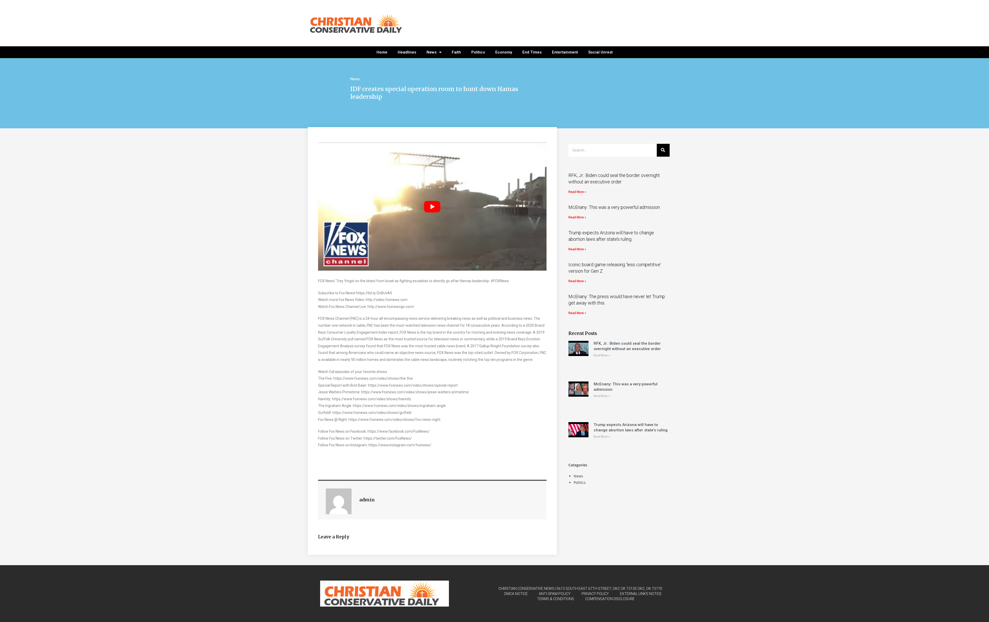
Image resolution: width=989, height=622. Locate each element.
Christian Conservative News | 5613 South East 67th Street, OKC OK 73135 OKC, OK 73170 (580, 589)
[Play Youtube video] (432, 207)
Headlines (407, 52)
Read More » (577, 192)
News (432, 52)
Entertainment (565, 52)
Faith (456, 52)
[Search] (663, 150)
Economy (503, 52)
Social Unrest (600, 52)
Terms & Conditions (555, 599)
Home (382, 52)
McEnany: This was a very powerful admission (614, 207)
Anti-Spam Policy (554, 594)
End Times (532, 52)
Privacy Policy (595, 594)
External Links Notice (641, 594)
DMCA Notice (516, 594)
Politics (478, 52)
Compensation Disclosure (610, 599)
